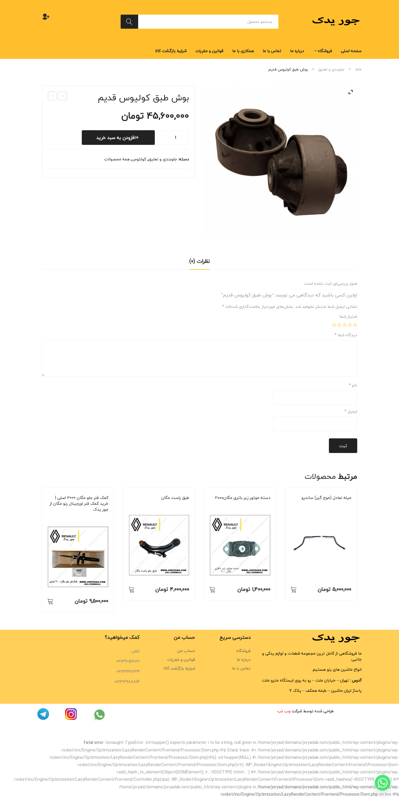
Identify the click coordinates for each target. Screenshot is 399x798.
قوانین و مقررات (181, 659)
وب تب (283, 711)
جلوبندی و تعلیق (331, 69)
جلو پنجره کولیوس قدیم (62, 96)
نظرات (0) (199, 261)
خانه (358, 69)
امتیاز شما (348, 316)
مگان (77, 517)
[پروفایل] (46, 16)
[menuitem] (351, 51)
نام (353, 385)
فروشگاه (243, 650)
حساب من (186, 650)
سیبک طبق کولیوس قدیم (52, 96)
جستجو (129, 22)
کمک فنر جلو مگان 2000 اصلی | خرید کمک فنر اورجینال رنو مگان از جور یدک (79, 503)
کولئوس (139, 159)
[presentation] (42, 549)
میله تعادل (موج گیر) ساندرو (326, 498)
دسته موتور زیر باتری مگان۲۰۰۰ (242, 498)
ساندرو (320, 506)
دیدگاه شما (345, 335)
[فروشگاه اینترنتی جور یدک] (337, 21)
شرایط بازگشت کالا (179, 668)
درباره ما (244, 659)
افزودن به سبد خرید (116, 137)
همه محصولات (117, 159)
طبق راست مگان (175, 498)
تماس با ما (241, 668)
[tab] (199, 263)
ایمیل (350, 411)
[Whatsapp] (383, 783)
